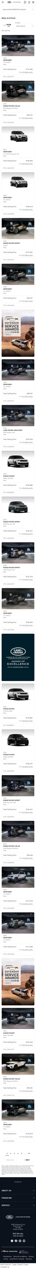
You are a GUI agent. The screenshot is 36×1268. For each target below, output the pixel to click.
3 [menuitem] (14, 1153)
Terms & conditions (20, 1256)
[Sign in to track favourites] (31, 37)
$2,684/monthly (27, 767)
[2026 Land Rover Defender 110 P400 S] (18, 182)
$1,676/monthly (27, 1137)
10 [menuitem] (29, 1153)
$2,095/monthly (27, 164)
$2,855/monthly (27, 721)
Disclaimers (7, 1256)
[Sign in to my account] (33, 2)
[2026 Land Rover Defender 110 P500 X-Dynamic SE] (18, 137)
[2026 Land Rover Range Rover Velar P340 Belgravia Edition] (18, 831)
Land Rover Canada (17, 1259)
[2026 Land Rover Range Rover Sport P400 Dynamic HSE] (18, 785)
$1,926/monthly (27, 812)
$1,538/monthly (27, 255)
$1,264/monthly (27, 118)
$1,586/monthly (27, 72)
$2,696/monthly (27, 488)
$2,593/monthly (27, 1045)
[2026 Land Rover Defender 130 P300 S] (18, 45)
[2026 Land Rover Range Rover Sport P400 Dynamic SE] (18, 507)
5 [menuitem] (21, 1153)
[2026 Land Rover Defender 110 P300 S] (18, 274)
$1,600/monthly (27, 904)
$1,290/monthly (27, 858)
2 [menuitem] (10, 1153)
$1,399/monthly (27, 396)
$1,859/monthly (27, 580)
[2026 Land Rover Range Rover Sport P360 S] (18, 228)
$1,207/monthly (27, 1091)
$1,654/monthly (27, 950)
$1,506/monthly (27, 209)
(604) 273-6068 (18, 1236)
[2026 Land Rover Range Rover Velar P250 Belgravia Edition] (18, 91)
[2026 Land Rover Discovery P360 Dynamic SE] (18, 415)
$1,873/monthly (27, 534)
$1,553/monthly (27, 625)
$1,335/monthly (27, 301)
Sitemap (29, 1259)
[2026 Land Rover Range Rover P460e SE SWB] (18, 461)
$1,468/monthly (27, 442)
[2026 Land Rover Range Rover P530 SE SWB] (18, 694)
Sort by (17, 22)
